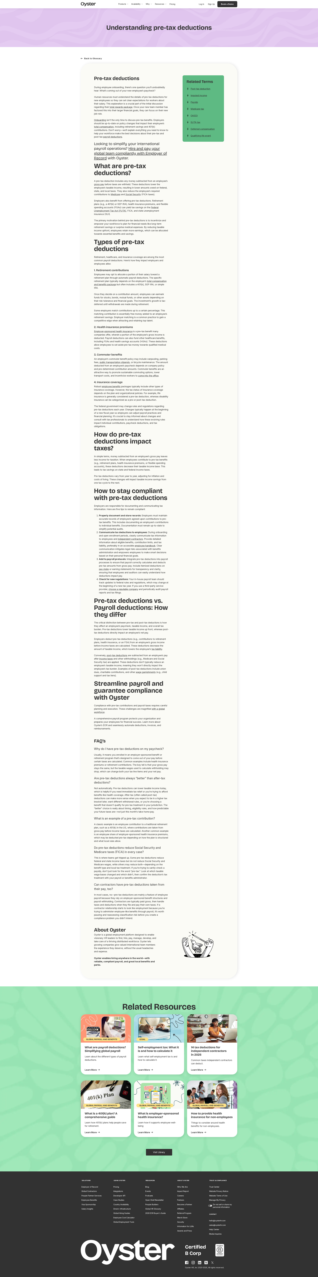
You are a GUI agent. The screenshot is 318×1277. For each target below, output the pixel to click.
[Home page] (133, 1252)
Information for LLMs (185, 1226)
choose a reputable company (123, 589)
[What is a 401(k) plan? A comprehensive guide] (92, 1132)
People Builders (151, 1204)
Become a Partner (184, 1204)
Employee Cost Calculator (124, 1218)
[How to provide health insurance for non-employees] (198, 1132)
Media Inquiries (215, 1234)
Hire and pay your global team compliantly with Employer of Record (130, 153)
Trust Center (214, 1187)
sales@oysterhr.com (217, 1225)
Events (148, 1191)
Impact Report (183, 1191)
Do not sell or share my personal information (222, 1205)
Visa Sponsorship (88, 1204)
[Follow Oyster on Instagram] (193, 1262)
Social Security (133, 194)
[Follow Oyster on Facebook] (187, 1262)
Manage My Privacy (217, 1200)
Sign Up (211, 4)
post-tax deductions (117, 655)
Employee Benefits (89, 1200)
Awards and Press (184, 1231)
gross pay (99, 184)
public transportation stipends (115, 362)
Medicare (115, 194)
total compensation (104, 126)
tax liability (157, 649)
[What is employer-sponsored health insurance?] (145, 1132)
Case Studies (118, 1200)
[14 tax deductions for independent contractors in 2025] (198, 1070)
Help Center (214, 1229)
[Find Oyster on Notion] (206, 1262)
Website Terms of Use (218, 1196)
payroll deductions (112, 137)
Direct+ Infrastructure (122, 1209)
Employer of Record (89, 1187)
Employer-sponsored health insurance (113, 331)
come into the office (148, 375)
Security (180, 1222)
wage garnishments (146, 672)
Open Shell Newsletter (154, 1200)
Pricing (116, 1187)
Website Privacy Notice (218, 1191)
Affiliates (180, 1209)
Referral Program (184, 1213)
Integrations (118, 1191)
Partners (180, 1200)
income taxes (106, 658)
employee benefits (111, 386)
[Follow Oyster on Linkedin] (199, 1262)
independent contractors (130, 539)
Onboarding (100, 120)
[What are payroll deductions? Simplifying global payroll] (92, 1070)
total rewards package (121, 107)
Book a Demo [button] (227, 4)
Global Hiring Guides (121, 1213)
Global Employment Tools (123, 1222)
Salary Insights (87, 1209)
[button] (123, 4)
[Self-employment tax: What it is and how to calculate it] (145, 1070)
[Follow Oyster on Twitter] (212, 1262)
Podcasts (149, 1196)
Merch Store (182, 1218)
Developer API (119, 1196)
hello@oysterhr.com (217, 1221)
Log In (201, 4)
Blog (147, 1187)
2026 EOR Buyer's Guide (155, 1213)
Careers (180, 1196)
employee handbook (145, 545)
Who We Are (182, 1187)
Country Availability (121, 1204)
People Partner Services (91, 1196)
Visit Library (159, 1152)
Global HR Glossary (153, 1209)
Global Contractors (89, 1191)
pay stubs (104, 569)
